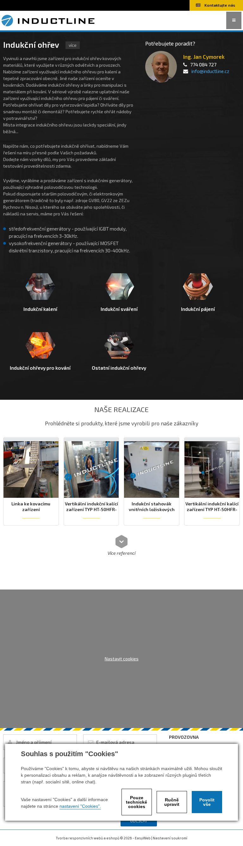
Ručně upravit (171, 802)
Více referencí (121, 552)
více (73, 45)
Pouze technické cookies (136, 802)
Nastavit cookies (122, 659)
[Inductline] (49, 20)
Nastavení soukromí (170, 838)
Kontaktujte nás (219, 5)
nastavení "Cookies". (80, 806)
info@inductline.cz (210, 71)
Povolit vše (207, 802)
